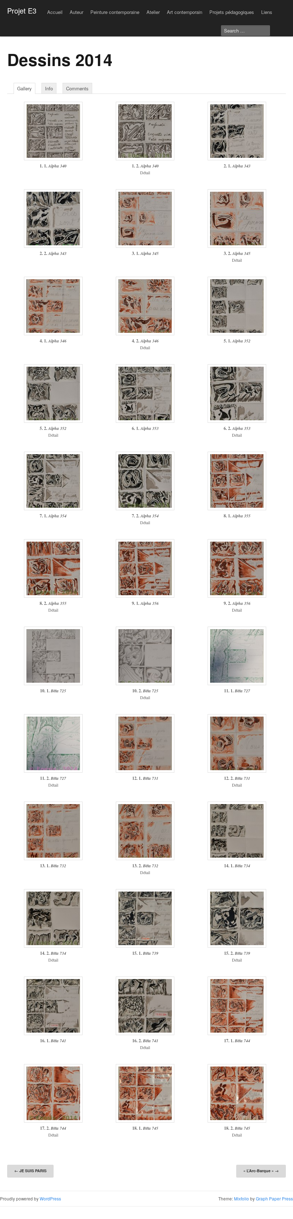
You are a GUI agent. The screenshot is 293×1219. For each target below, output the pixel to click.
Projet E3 (21, 10)
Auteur (76, 12)
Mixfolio (241, 1199)
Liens (266, 12)
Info (49, 88)
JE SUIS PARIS (30, 1170)
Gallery (24, 88)
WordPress (50, 1199)
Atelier (153, 12)
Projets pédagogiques (231, 12)
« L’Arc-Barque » (261, 1170)
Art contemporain (184, 12)
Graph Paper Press (274, 1199)
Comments (77, 88)
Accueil (55, 12)
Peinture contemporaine (114, 12)
